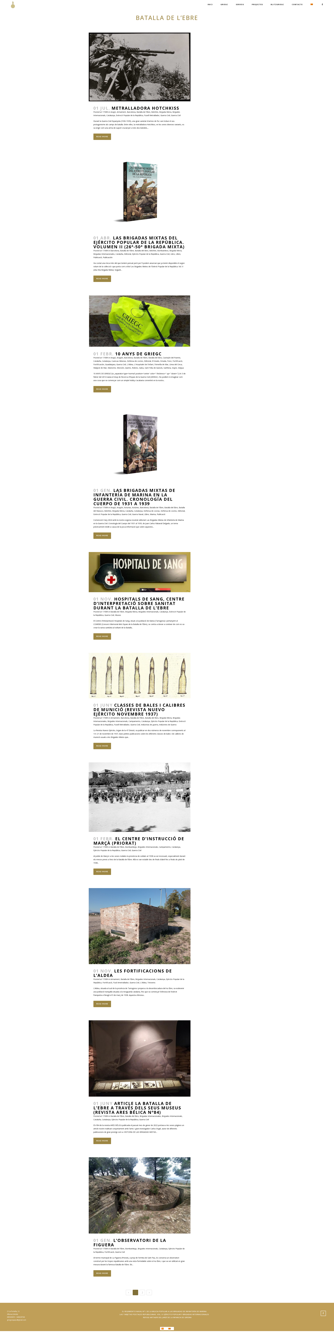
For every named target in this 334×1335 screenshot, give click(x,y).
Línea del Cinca (175, 364)
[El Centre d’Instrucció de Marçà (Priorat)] (139, 797)
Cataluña (119, 254)
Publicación (107, 257)
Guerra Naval (137, 514)
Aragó (113, 112)
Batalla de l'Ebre (143, 112)
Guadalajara (110, 364)
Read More (102, 137)
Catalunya (110, 115)
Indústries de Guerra (167, 724)
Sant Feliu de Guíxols (154, 368)
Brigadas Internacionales (104, 254)
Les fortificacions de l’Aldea (132, 973)
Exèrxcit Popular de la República (129, 115)
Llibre (178, 254)
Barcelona (131, 112)
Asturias (127, 507)
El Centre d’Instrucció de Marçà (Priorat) (138, 841)
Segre (174, 368)
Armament (121, 112)
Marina (153, 514)
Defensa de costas (152, 511)
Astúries (135, 507)
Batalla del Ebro (141, 250)
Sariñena (167, 368)
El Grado (155, 361)
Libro (173, 254)
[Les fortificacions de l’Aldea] (139, 926)
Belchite (154, 112)
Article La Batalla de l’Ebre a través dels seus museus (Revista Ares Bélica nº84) (137, 1108)
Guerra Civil (165, 115)
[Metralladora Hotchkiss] (139, 67)
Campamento (134, 721)
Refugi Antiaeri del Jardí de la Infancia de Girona (167, 1317)
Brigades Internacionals (148, 611)
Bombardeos (162, 250)
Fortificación (98, 364)
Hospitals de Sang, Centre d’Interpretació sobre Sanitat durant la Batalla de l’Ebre (139, 603)
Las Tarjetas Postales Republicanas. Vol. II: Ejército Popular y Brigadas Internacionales (164, 1314)
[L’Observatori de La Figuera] (139, 1195)
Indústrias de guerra (149, 724)
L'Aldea (130, 364)
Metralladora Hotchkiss (145, 108)
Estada (163, 361)
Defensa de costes (135, 361)
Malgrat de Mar (100, 368)
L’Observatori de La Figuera (129, 1242)
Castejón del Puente (171, 357)
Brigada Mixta (165, 112)
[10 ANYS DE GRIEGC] (139, 321)
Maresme (112, 368)
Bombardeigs (131, 847)
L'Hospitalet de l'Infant (143, 364)
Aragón (120, 357)
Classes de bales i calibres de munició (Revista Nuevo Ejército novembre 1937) (139, 709)
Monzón (120, 368)
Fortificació (177, 361)
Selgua (181, 368)
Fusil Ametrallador (121, 982)
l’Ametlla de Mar (161, 364)
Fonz (169, 361)
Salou (141, 368)
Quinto (128, 368)
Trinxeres (151, 982)
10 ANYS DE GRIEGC (138, 354)
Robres (135, 368)
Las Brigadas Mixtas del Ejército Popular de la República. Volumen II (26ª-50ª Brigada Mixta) (139, 242)
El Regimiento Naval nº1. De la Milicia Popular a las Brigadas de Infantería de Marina (164, 1311)
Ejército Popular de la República (145, 254)
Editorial (127, 254)
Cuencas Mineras (119, 361)
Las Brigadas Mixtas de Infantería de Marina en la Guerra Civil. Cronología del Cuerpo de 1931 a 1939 (134, 496)
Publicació (97, 257)
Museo (118, 615)
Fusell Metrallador (151, 115)
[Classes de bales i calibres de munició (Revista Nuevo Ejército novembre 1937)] (139, 675)
